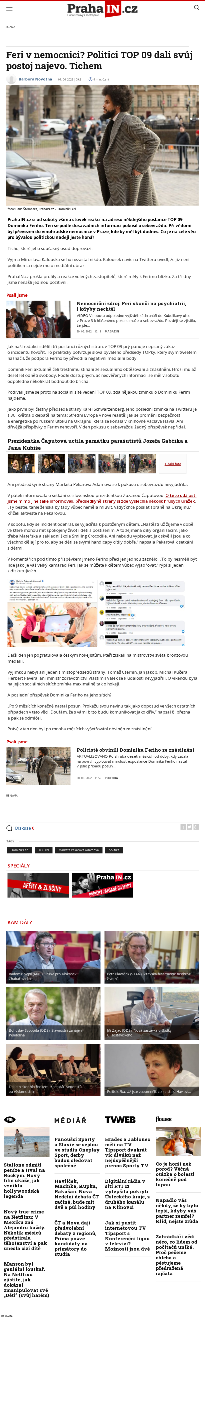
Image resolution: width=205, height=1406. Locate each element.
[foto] (21, 463)
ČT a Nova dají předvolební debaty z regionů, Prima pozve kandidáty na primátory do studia (75, 1238)
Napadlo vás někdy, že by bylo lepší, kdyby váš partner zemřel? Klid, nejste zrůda (177, 1210)
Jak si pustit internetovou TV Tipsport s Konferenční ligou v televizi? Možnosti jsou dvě (127, 1235)
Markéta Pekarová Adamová (79, 850)
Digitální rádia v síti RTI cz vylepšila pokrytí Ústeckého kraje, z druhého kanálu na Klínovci (127, 1194)
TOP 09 (43, 850)
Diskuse (24, 828)
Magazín (112, 331)
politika (114, 850)
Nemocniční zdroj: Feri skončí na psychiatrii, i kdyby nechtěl (131, 306)
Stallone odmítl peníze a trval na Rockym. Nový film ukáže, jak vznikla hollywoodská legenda (24, 1180)
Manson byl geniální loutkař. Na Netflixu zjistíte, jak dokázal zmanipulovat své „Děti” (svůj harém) (26, 1279)
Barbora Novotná (35, 78)
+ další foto (173, 464)
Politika (111, 778)
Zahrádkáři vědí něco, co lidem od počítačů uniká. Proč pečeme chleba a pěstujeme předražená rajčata (176, 1254)
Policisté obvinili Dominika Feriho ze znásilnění (135, 750)
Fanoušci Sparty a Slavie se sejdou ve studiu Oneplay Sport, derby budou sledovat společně (77, 1152)
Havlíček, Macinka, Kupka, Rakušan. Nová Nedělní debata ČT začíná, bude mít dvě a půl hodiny (76, 1194)
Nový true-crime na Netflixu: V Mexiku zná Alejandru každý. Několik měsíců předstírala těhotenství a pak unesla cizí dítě (25, 1229)
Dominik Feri (19, 850)
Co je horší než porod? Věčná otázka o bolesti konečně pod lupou (175, 1174)
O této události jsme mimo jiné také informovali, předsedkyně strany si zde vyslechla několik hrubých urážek (102, 498)
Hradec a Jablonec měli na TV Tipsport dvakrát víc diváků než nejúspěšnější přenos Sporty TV (127, 1152)
